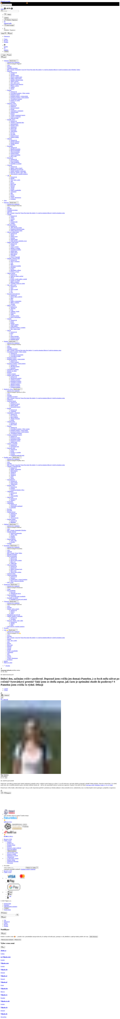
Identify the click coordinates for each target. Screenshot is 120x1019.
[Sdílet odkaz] (2, 697)
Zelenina (12, 304)
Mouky (12, 277)
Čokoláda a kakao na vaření (17, 283)
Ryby (11, 299)
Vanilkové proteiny (15, 379)
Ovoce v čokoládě (15, 257)
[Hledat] (2, 11)
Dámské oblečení (14, 141)
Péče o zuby (13, 156)
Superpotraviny (14, 124)
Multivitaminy (14, 471)
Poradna (7, 665)
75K (10, 896)
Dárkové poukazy (12, 851)
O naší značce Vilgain (12, 858)
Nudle (12, 314)
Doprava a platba (11, 854)
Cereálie (12, 74)
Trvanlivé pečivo (14, 316)
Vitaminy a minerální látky (17, 122)
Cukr (11, 263)
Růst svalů (13, 184)
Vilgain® (6, 60)
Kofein (12, 420)
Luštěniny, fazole (14, 311)
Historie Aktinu (11, 860)
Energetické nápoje (15, 407)
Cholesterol (13, 191)
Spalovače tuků (14, 118)
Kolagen (12, 102)
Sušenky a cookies (15, 248)
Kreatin (12, 109)
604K (10, 892)
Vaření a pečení (14, 81)
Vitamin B (13, 472)
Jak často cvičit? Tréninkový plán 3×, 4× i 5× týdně (99, 785)
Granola (12, 219)
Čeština (6, 51)
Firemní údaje (7, 903)
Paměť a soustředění (15, 190)
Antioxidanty (13, 131)
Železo (12, 478)
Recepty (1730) (8, 839)
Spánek (12, 188)
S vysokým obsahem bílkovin (50, 69)
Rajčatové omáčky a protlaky (17, 327)
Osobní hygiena (14, 153)
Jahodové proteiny (15, 384)
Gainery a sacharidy (15, 116)
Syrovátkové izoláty (15, 356)
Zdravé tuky (13, 128)
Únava (12, 194)
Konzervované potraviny (16, 84)
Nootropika (13, 130)
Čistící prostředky (15, 162)
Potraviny (9, 71)
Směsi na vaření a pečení (16, 276)
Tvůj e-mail (7, 867)
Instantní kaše (13, 221)
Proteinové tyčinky (15, 437)
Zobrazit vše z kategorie (13, 62)
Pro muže (12, 134)
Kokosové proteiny (15, 387)
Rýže (11, 310)
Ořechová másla (14, 75)
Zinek (11, 476)
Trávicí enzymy (14, 518)
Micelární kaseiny (15, 366)
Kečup (12, 321)
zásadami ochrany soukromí (28, 869)
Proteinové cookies (15, 440)
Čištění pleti (13, 563)
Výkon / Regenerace (15, 197)
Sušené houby (14, 239)
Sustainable (18, 69)
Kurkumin (13, 507)
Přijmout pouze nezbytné (7, 939)
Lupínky (12, 223)
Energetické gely (14, 446)
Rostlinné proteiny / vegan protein (19, 96)
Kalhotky (12, 537)
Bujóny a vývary (14, 271)
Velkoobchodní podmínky (10, 906)
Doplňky (12, 144)
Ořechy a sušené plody (16, 77)
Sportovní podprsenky (16, 533)
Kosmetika (10, 146)
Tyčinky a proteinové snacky (17, 115)
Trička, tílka (13, 540)
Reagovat (8, 793)
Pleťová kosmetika (15, 150)
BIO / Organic (11, 69)
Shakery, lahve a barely (16, 168)
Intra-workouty (14, 417)
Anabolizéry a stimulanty (16, 110)
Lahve (12, 613)
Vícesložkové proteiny (16, 99)
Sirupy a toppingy (15, 261)
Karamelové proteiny (15, 381)
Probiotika (13, 515)
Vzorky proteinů (11, 374)
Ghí (11, 291)
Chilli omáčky (14, 326)
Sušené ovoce (14, 236)
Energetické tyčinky (15, 439)
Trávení (12, 187)
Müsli (11, 220)
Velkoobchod (10, 857)
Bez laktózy (39, 69)
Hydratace (13, 199)
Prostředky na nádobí (15, 163)
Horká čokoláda (14, 336)
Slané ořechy (13, 254)
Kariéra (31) (10, 843)
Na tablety (13, 619)
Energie (12, 196)
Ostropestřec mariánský (16, 506)
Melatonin (13, 522)
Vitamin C (13, 473)
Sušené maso (13, 251)
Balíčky (6, 661)
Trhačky (12, 623)
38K (10, 894)
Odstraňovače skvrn (15, 593)
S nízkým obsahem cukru (64, 69)
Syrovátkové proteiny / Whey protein (20, 93)
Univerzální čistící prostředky (18, 596)
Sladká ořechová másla (16, 230)
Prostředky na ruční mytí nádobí (18, 599)
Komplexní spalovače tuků (17, 455)
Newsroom (10, 863)
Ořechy (12, 235)
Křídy (11, 625)
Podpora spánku (14, 137)
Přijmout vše (18, 939)
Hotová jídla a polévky (16, 296)
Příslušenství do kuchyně (16, 169)
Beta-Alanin (13, 424)
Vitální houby (13, 484)
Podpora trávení (14, 135)
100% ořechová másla (16, 227)
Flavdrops (13, 267)
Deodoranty (13, 567)
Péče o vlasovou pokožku (17, 581)
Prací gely (13, 592)
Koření (12, 269)
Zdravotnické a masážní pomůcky (19, 174)
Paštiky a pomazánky (15, 301)
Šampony (12, 578)
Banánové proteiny (15, 385)
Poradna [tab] (6, 926)
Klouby (12, 183)
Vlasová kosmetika (15, 155)
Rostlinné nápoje (14, 339)
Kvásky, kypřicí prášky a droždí (18, 279)
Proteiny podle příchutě (13, 375)
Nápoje (12, 88)
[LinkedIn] (8, 898)
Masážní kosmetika (15, 149)
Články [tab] (6, 923)
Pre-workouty (14, 415)
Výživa (6, 690)
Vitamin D (13, 475)
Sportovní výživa (11, 103)
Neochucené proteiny (15, 378)
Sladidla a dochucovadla (16, 80)
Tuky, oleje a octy (15, 83)
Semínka (12, 238)
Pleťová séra (13, 559)
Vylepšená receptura (12, 68)
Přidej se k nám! (8, 662)
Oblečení (9, 138)
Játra (11, 193)
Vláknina (12, 516)
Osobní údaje (7, 909)
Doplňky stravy (11, 119)
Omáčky (12, 87)
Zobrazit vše (13, 72)
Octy (11, 292)
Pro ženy (12, 133)
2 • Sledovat (6, 695)
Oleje (11, 288)
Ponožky (12, 536)
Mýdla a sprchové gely (16, 569)
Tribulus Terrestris (15, 418)
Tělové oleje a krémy (15, 572)
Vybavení (9, 165)
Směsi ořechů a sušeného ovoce (18, 241)
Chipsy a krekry (14, 246)
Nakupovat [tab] (7, 921)
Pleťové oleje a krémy (16, 560)
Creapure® (13, 411)
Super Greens (13, 482)
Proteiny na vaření (15, 100)
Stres (11, 181)
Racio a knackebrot (15, 317)
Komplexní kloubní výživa (17, 490)
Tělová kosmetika (15, 152)
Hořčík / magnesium (15, 469)
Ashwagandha (14, 495)
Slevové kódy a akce (12, 852)
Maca (11, 494)
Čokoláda (12, 255)
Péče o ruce (13, 570)
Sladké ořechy (14, 252)
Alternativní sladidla (15, 266)
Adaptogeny (13, 127)
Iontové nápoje (14, 405)
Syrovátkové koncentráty (16, 354)
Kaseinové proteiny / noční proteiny (19, 97)
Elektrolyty (13, 106)
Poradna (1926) (11, 845)
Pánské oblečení (14, 143)
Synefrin (12, 454)
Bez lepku (33, 69)
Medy (11, 264)
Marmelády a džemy (15, 270)
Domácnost (10, 158)
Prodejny (9, 846)
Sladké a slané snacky (16, 78)
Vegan (28, 69)
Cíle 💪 (9, 175)
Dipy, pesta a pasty (15, 329)
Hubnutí (12, 185)
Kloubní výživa (14, 125)
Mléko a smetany (14, 282)
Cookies (6, 908)
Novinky (9, 66)
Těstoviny (13, 308)
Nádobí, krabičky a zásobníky (18, 171)
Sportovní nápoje (14, 108)
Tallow (78, 69)
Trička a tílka (13, 534)
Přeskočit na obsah (5, 1)
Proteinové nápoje (15, 94)
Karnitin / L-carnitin (15, 452)
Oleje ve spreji (14, 289)
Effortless (73, 69)
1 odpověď (5, 699)
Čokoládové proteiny (15, 382)
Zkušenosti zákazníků (12, 861)
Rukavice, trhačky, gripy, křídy (18, 172)
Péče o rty (13, 562)
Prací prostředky (14, 160)
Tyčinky (12, 245)
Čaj (11, 335)
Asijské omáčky (14, 324)
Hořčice (12, 323)
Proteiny (9, 90)
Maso (11, 298)
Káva (11, 333)
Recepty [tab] (6, 924)
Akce (8, 65)
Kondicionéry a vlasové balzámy (18, 579)
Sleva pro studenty (12, 849)
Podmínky (6, 905)
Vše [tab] (5, 920)
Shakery (12, 612)
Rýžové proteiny (14, 362)
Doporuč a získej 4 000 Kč (14, 848)
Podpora (9, 842)
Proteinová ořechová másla (17, 229)
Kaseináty (13, 368)
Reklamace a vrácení (12, 855)
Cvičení (6, 688)
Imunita (12, 178)
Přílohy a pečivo (14, 86)
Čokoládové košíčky (15, 249)
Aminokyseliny (14, 112)
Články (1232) (7, 840)
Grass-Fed (23, 69)
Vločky (12, 217)
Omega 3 (12, 500)
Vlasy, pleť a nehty (15, 180)
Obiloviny (13, 313)
